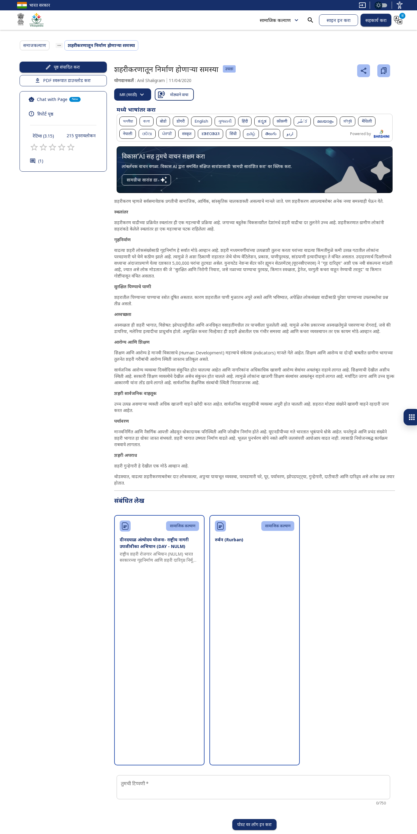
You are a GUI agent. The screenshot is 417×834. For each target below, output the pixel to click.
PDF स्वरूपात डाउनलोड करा (67, 80)
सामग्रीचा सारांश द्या (142, 180)
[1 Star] (34, 147)
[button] (128, 121)
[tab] (132, 94)
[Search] (310, 20)
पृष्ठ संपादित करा (67, 67)
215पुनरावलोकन (81, 135)
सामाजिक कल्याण (275, 20)
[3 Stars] (52, 147)
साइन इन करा (338, 20)
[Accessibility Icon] (399, 5)
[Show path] (59, 45)
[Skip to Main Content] (362, 5)
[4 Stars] (61, 147)
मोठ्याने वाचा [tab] (179, 94)
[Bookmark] (384, 71)
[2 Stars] (43, 147)
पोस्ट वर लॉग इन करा (254, 824)
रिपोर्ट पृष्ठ (45, 114)
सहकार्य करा (375, 20)
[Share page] (363, 71)
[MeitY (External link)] (21, 20)
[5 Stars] (70, 147)
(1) (40, 161)
